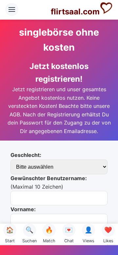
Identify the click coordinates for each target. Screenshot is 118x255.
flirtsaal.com (75, 11)
